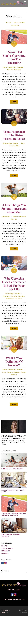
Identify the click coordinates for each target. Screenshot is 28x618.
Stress (20, 299)
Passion (23, 372)
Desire (4, 372)
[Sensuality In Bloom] (14, 4)
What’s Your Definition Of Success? (14, 361)
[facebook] (2, 563)
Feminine (10, 70)
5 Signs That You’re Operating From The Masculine (14, 57)
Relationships (19, 22)
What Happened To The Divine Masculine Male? (14, 135)
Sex (16, 219)
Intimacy (15, 217)
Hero (22, 143)
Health (8, 22)
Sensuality (5, 551)
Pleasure (14, 374)
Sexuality (15, 25)
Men (17, 146)
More (14, 102)
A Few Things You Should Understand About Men (14, 208)
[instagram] (5, 563)
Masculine (17, 70)
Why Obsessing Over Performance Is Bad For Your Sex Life (14, 283)
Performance (10, 299)
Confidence (6, 296)
